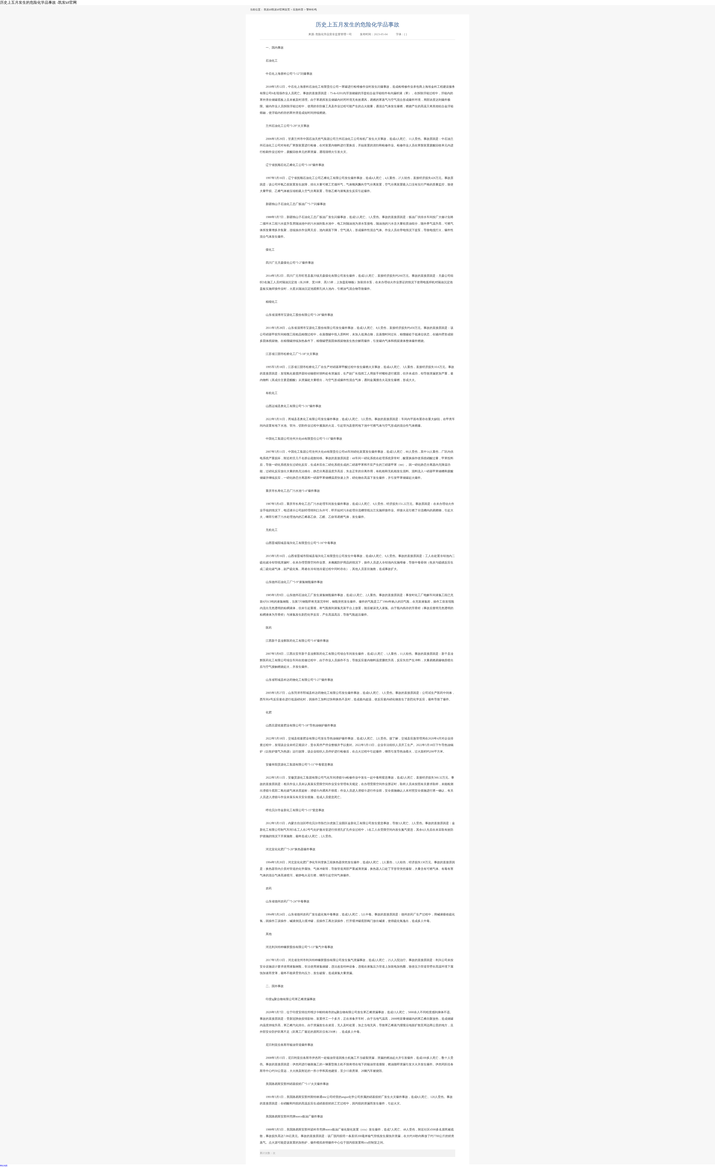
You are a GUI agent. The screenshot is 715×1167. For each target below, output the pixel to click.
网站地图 (3, 1166)
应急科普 (298, 9)
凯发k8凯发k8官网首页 (277, 9)
